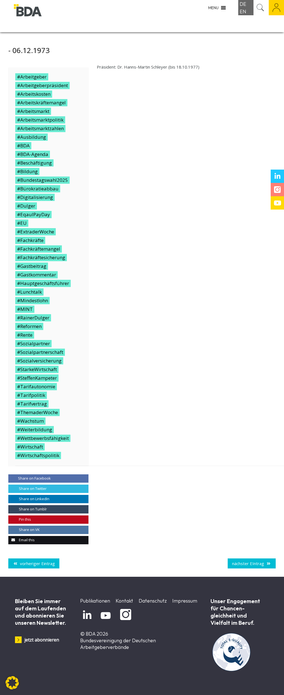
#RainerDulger (33, 317)
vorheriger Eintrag (37, 563)
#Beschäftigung (34, 163)
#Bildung (27, 171)
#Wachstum (30, 421)
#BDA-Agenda (32, 154)
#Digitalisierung (35, 197)
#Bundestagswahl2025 (42, 180)
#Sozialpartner (33, 343)
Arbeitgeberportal (276, 7)
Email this (26, 539)
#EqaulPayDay (33, 214)
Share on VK (29, 529)
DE (243, 4)
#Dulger (26, 206)
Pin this (24, 519)
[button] (12, 683)
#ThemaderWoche (37, 412)
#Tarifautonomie (36, 386)
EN (243, 11)
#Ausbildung (31, 137)
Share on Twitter (32, 488)
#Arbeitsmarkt (33, 111)
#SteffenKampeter (37, 378)
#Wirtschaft (30, 447)
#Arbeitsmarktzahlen (40, 128)
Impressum (184, 601)
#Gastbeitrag (31, 266)
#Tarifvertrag (32, 404)
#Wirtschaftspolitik (38, 455)
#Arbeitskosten (33, 94)
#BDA (23, 145)
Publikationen (95, 601)
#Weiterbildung (34, 429)
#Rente (24, 335)
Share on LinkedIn (33, 498)
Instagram (124, 620)
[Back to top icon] (257, 683)
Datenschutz (153, 601)
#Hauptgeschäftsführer (43, 283)
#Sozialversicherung (39, 360)
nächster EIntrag (248, 563)
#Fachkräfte (30, 240)
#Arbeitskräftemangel (41, 102)
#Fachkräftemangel (38, 249)
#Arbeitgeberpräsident (42, 85)
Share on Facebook (34, 478)
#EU (22, 223)
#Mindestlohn (32, 300)
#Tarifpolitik (31, 395)
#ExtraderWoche (35, 231)
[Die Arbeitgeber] (41, 16)
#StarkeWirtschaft (37, 369)
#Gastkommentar (36, 274)
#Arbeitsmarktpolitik (40, 120)
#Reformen (29, 326)
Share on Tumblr (32, 509)
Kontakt (124, 601)
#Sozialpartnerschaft (40, 352)
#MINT (25, 309)
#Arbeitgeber (32, 77)
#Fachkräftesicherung (41, 257)
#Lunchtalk (29, 292)
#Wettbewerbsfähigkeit (43, 438)
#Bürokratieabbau (38, 188)
